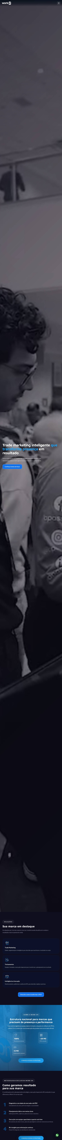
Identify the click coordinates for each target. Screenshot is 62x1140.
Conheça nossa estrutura (31, 1060)
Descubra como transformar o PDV (31, 994)
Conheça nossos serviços (12, 466)
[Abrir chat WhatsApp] (57, 1135)
